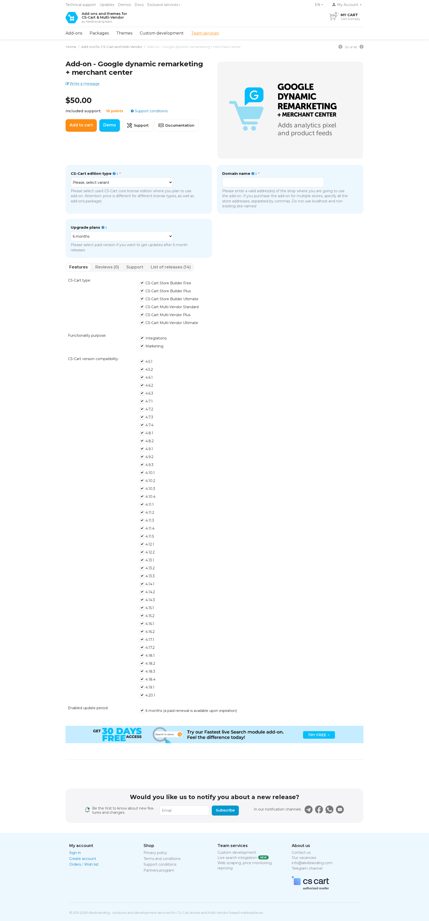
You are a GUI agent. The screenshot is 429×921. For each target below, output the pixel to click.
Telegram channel (307, 868)
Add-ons (74, 33)
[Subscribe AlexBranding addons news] (309, 809)
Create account (82, 858)
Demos (124, 4)
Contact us (301, 852)
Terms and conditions (161, 858)
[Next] (361, 47)
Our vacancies (304, 857)
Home (71, 47)
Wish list (91, 864)
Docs (139, 4)
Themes (124, 33)
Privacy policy (155, 852)
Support (141, 125)
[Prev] (340, 47)
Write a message (85, 84)
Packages (99, 33)
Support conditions (151, 111)
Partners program (158, 870)
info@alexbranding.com (312, 863)
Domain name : (239, 173)
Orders (75, 864)
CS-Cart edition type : (95, 173)
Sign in (75, 852)
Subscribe (225, 810)
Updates (107, 4)
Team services (205, 33)
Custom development (162, 33)
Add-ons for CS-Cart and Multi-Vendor (111, 47)
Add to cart (81, 125)
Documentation (179, 125)
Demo (109, 125)
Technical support (81, 4)
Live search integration (237, 857)
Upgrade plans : (89, 227)
